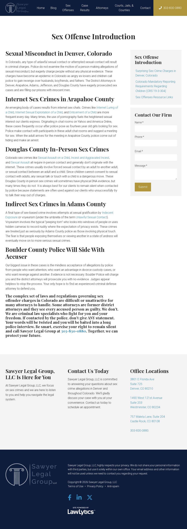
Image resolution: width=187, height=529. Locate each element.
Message (141, 165)
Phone (139, 136)
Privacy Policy (95, 486)
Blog (53, 8)
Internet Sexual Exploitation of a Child (39, 112)
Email (139, 151)
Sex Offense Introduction (148, 59)
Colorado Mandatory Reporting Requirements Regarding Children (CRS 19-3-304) (155, 86)
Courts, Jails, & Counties (124, 8)
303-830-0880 (172, 8)
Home (41, 8)
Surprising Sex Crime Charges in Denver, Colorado (156, 73)
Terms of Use (75, 486)
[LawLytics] (81, 511)
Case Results (84, 8)
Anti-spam (113, 486)
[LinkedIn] (79, 497)
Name (139, 122)
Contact (145, 8)
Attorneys (102, 8)
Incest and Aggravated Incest (90, 157)
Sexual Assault (20, 162)
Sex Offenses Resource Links (154, 97)
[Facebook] (69, 497)
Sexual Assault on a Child (54, 157)
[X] (90, 497)
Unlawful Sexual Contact (91, 217)
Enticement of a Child (82, 112)
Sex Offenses (68, 8)
